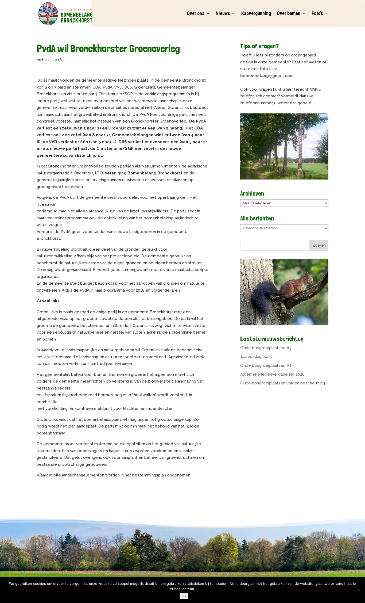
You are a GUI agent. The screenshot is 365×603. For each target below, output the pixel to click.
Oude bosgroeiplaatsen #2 (266, 365)
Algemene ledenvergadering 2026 (272, 374)
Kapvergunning (256, 13)
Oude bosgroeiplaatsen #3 (266, 347)
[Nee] (358, 590)
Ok (184, 596)
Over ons (195, 13)
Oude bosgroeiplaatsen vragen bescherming (282, 383)
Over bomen (288, 13)
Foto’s (317, 13)
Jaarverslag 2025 (256, 356)
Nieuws (223, 13)
